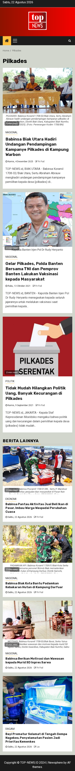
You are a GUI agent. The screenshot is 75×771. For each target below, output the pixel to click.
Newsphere (55, 762)
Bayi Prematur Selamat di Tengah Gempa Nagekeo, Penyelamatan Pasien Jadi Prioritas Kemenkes (36, 737)
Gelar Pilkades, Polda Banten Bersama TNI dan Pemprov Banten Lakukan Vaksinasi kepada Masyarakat (34, 271)
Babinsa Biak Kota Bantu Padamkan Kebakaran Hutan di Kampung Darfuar (34, 585)
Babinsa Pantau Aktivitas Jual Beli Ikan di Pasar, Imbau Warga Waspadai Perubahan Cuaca (36, 507)
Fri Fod (41, 161)
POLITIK (9, 381)
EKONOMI (10, 499)
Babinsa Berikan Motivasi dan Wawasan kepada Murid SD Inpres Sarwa (34, 660)
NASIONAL (11, 132)
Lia (38, 746)
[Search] (69, 40)
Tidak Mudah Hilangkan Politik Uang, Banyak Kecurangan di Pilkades (35, 393)
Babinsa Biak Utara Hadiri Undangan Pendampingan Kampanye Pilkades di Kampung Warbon (37, 147)
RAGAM (10, 728)
